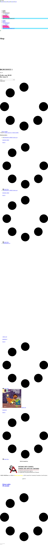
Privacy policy (6, 484)
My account (5, 485)
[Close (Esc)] (4, 543)
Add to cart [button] (15, 137)
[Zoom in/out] (0, 543)
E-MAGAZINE (15, 132)
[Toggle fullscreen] (1, 543)
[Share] (3, 543)
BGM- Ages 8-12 (8, 132)
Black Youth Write (19, 475)
